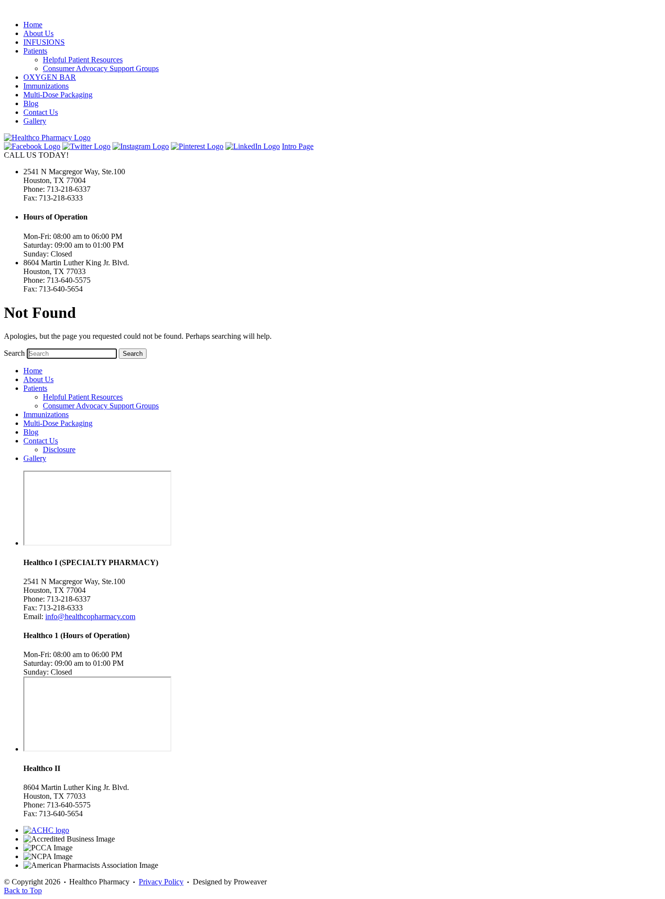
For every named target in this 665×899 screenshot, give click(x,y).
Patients (35, 51)
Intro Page (298, 146)
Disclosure (59, 449)
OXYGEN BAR (49, 77)
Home (32, 24)
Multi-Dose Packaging (57, 95)
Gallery (34, 121)
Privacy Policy (161, 882)
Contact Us (40, 112)
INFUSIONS (44, 42)
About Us (38, 33)
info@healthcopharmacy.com (90, 616)
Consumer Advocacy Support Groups (101, 68)
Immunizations (46, 86)
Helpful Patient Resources (83, 59)
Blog (30, 103)
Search (14, 353)
